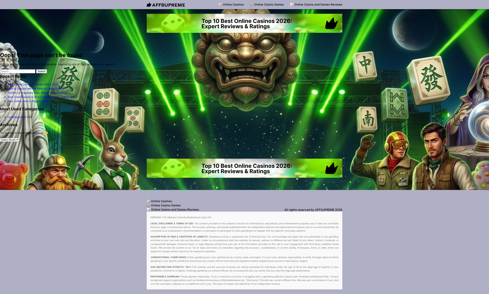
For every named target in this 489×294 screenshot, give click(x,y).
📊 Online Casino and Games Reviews (316, 4)
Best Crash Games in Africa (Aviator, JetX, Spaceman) (41, 97)
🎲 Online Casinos (231, 4)
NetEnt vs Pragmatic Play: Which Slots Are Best (37, 92)
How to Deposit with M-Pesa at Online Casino (36, 88)
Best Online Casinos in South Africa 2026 (33, 84)
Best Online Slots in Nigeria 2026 (28, 101)
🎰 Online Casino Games (267, 4)
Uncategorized (17, 117)
